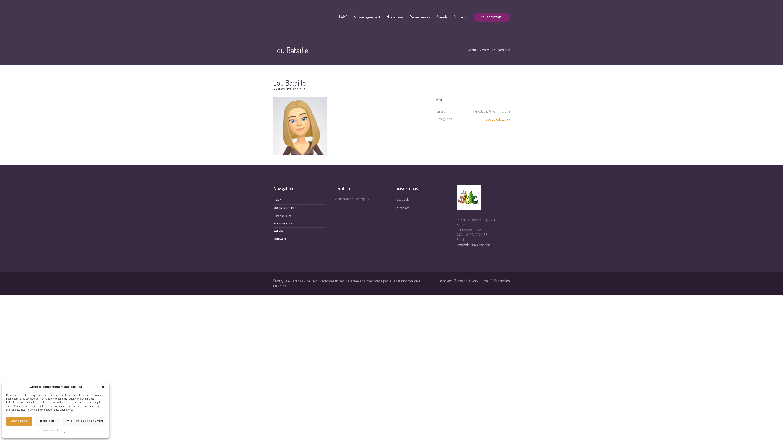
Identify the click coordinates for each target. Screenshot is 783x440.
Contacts (280, 239)
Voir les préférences (84, 421)
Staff (486, 50)
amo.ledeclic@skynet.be (473, 244)
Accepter (19, 421)
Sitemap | (461, 280)
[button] (103, 387)
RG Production (500, 280)
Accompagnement (286, 208)
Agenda (279, 231)
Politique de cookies (51, 430)
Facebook (402, 199)
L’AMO (278, 200)
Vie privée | (446, 280)
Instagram (402, 208)
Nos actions (282, 215)
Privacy (278, 281)
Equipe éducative (497, 119)
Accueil (473, 50)
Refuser (47, 421)
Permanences (283, 223)
